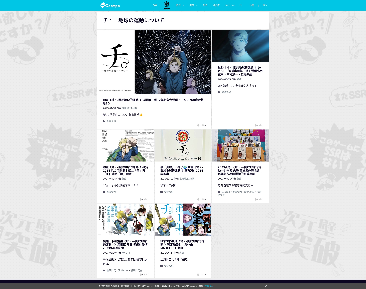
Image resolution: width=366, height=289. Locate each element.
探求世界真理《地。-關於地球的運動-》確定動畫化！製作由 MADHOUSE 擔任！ (182, 244)
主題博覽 (111, 270)
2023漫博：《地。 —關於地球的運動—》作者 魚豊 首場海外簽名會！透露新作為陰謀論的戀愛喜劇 (240, 170)
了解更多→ (208, 286)
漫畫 (205, 5)
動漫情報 (111, 121)
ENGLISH (229, 5)
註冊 (252, 5)
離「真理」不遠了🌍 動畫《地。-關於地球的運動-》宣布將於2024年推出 (181, 170)
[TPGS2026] (167, 5)
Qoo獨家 (226, 191)
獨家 (192, 5)
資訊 (178, 5)
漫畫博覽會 (136, 270)
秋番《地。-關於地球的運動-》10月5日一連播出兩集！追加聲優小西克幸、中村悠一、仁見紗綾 (240, 71)
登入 (265, 5)
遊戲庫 (216, 5)
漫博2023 (249, 191)
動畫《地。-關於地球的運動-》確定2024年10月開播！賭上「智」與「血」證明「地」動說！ (125, 170)
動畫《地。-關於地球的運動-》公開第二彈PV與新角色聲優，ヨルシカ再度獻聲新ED (153, 101)
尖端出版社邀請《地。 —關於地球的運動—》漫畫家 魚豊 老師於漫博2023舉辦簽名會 (125, 244)
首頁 (155, 5)
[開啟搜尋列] (240, 5)
